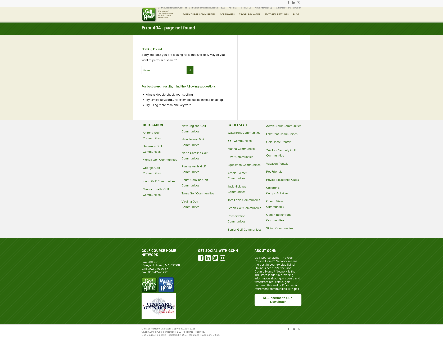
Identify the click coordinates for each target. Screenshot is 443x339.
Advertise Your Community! (288, 8)
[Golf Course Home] (157, 14)
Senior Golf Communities (244, 229)
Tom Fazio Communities (244, 200)
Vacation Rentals (277, 164)
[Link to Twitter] (298, 2)
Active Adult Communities (283, 126)
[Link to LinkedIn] (293, 2)
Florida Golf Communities (160, 160)
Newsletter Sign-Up (264, 8)
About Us (233, 8)
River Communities (240, 157)
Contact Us (246, 8)
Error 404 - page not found (168, 28)
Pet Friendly (274, 171)
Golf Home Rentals (278, 142)
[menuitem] (191, 8)
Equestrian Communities (244, 165)
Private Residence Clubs (282, 180)
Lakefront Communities (281, 134)
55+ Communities (240, 141)
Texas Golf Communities (198, 193)
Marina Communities (241, 149)
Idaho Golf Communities (159, 181)
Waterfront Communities (244, 133)
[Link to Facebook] (288, 2)
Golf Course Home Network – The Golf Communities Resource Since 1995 (191, 8)
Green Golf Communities (244, 208)
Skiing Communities (279, 228)
